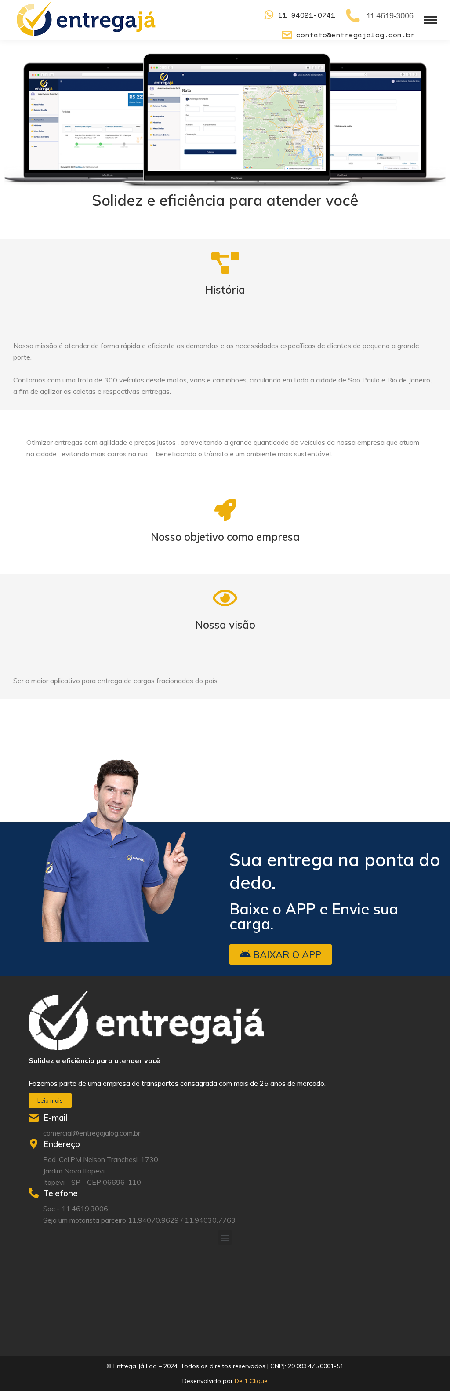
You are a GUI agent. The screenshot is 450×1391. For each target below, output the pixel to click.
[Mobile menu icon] (430, 20)
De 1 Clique (251, 1381)
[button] (280, 954)
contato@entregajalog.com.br (355, 34)
